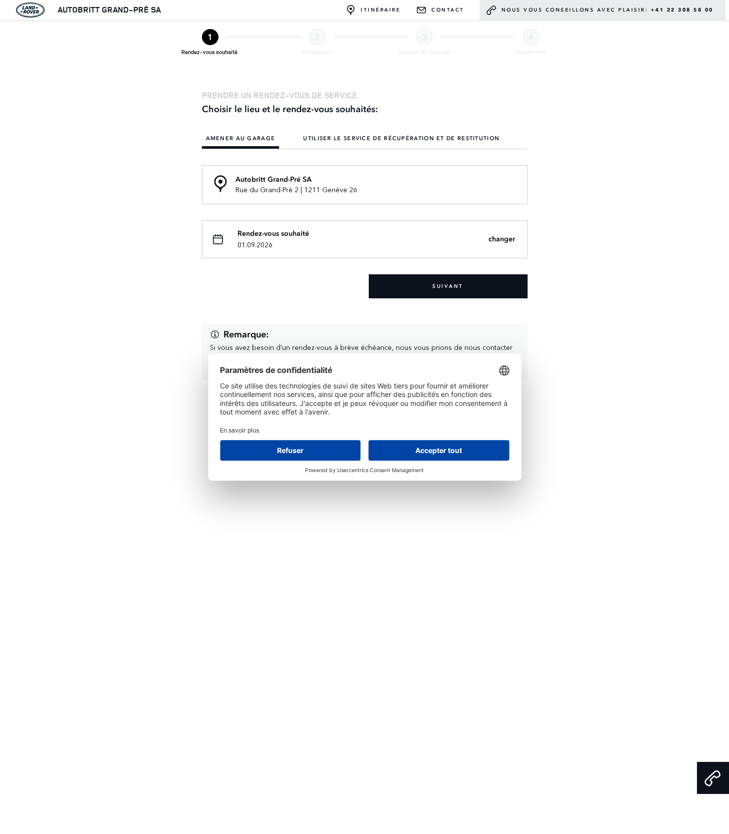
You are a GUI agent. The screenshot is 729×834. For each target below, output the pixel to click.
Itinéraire (380, 10)
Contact (447, 10)
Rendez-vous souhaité (273, 233)
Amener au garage (241, 139)
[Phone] (713, 778)
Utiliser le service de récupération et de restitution (401, 139)
